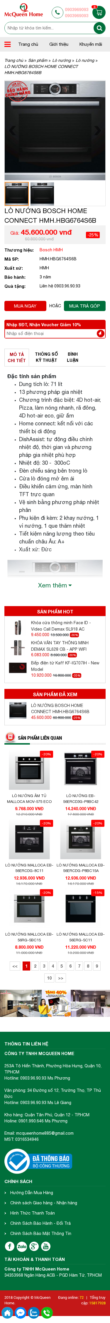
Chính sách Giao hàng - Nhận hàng (43, 1203)
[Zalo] (22, 1247)
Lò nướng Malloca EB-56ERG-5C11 (81, 937)
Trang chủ (28, 44)
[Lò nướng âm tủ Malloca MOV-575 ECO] (29, 770)
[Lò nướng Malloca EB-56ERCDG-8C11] (29, 839)
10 (49, 977)
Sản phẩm (37, 60)
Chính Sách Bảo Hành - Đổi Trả (40, 1223)
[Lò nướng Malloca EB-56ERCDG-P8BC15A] (81, 839)
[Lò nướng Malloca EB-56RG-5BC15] (29, 908)
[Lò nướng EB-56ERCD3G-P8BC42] (81, 770)
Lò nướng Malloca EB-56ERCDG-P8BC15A (81, 868)
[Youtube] (45, 1246)
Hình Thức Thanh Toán (32, 1213)
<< (15, 966)
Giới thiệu (58, 44)
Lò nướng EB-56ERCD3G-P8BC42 (80, 799)
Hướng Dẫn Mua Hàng (31, 1192)
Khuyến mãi (90, 44)
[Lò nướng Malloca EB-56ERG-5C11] (81, 908)
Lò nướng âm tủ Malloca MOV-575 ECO (29, 799)
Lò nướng (61, 60)
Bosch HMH (51, 250)
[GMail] (34, 1246)
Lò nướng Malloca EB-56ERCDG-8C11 (29, 868)
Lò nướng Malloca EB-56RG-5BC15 (29, 937)
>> (60, 977)
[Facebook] (9, 1246)
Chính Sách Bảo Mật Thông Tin (40, 1233)
